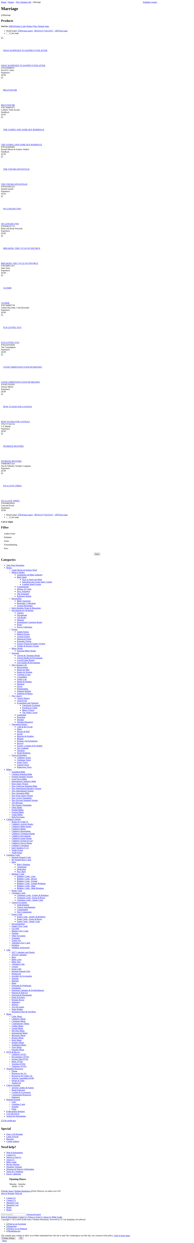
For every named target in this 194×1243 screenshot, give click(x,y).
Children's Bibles (19, 829)
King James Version (20, 784)
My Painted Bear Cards (21, 860)
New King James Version (22, 796)
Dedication (21, 869)
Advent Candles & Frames (23, 1088)
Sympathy (16, 938)
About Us (10, 1160)
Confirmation (22, 909)
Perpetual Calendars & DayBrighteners (28, 990)
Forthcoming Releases (15, 1111)
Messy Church (28, 710)
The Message (17, 803)
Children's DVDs (19, 1054)
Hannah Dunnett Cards (21, 857)
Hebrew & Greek (24, 589)
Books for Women (24, 672)
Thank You (16, 940)
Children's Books (13, 819)
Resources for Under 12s (22, 1076)
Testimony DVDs (19, 1066)
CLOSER (5, 303)
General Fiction (23, 636)
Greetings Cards (13, 855)
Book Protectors (18, 1090)
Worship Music (18, 1050)
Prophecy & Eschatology (27, 741)
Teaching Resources (14, 1069)
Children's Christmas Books (23, 833)
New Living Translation (22, 798)
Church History (23, 698)
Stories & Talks (18, 1080)
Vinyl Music (17, 1047)
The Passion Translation (22, 805)
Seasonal (15, 653)
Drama (14, 1071)
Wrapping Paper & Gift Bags (24, 1012)
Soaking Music (18, 1042)
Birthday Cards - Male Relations (30, 888)
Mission (20, 739)
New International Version (23, 791)
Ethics (19, 729)
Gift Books (21, 617)
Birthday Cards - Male (26, 886)
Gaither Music (17, 1026)
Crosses (15, 966)
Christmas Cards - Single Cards (30, 900)
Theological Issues (19, 724)
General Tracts (23, 765)
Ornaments (16, 988)
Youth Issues (17, 852)
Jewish (20, 734)
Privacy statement (13, 1174)
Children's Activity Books (22, 824)
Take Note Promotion (15, 565)
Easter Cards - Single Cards (28, 921)
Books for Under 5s (20, 822)
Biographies (17, 598)
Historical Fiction (24, 639)
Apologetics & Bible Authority (29, 575)
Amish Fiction (23, 632)
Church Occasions (19, 902)
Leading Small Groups (31, 584)
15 (48, 31)
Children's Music (19, 1019)
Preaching (21, 717)
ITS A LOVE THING (10, 501)
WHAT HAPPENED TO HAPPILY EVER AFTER (23, 65)
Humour (20, 620)
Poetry (19, 625)
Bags (14, 957)
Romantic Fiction (24, 641)
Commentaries (23, 587)
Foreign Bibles (18, 812)
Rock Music (17, 1040)
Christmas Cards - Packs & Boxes (31, 898)
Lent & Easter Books (25, 660)
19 (56, 31)
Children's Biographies (21, 831)
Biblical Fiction (23, 634)
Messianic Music (19, 1035)
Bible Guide (11, 1162)
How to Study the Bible (32, 579)
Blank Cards (17, 890)
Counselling (22, 677)
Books (11, 2)
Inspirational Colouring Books (29, 622)
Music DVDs (17, 1061)
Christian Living (23, 674)
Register (11, 1193)
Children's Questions (20, 845)
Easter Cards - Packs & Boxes (29, 919)
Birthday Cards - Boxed (27, 879)
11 (40, 31)
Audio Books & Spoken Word (24, 570)
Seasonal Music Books (26, 651)
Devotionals (22, 615)
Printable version (150, 2)
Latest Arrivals (12, 1136)
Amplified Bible (18, 772)
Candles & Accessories (21, 1092)
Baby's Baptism (23, 864)
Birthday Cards (18, 874)
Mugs (14, 983)
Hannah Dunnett (13, 1099)
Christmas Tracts (24, 760)
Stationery (16, 1002)
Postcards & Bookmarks (22, 995)
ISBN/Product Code (17, 26)
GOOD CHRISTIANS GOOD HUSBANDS (20, 382)
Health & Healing (24, 682)
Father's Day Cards (20, 926)
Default (41, 26)
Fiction (14, 629)
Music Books (17, 648)
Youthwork (16, 1083)
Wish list (18, 1193)
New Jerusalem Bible (20, 793)
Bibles (9, 769)
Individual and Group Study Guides (37, 582)
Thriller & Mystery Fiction (28, 646)
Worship (20, 720)
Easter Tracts (22, 762)
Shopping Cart (12, 1203)
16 (50, 31)
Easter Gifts (16, 969)
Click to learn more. (122, 1235)
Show (4, 1241)
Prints (14, 1109)
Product (29, 26)
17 (52, 31)
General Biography (25, 606)
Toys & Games (18, 1007)
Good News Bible (19, 779)
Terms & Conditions (14, 1171)
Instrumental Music (20, 1033)
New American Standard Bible (24, 786)
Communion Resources (21, 1095)
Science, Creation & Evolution (29, 746)
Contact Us (11, 1155)
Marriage (20, 684)
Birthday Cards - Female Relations (31, 883)
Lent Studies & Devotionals (28, 663)
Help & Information (14, 1152)
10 (38, 31)
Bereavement (22, 667)
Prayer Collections (24, 627)
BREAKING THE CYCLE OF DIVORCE (19, 263)
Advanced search (33, 1214)
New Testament (23, 591)
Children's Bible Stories (21, 826)
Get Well (15, 928)
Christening (22, 867)
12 (42, 31)
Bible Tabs (16, 962)
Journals (15, 978)
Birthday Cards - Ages (26, 876)
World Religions (23, 753)
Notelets (15, 933)
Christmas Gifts (18, 964)
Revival (20, 743)
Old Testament (23, 594)
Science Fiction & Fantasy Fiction (31, 644)
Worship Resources (25, 722)
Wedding (15, 945)
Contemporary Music (20, 1023)
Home (3, 2)
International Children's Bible (24, 781)
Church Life (22, 701)
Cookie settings (12, 1141)
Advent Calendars (19, 955)
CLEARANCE (12, 1114)
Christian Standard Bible (22, 774)
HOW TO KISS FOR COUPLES (15, 422)
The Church (17, 696)
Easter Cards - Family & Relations (31, 917)
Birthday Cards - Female (27, 881)
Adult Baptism (23, 905)
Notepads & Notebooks (21, 985)
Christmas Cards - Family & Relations (33, 895)
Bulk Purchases (18, 817)
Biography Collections (26, 603)
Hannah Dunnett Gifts (21, 971)
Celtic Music (17, 1016)
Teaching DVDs (18, 1064)
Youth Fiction (17, 850)
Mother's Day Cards (20, 931)
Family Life (22, 679)
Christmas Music (19, 1021)
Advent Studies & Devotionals (29, 658)
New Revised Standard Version (25, 800)
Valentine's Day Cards (21, 943)
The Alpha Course (29, 712)
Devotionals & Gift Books (23, 610)
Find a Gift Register (14, 1134)
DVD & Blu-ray (13, 1052)
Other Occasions (18, 936)
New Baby (21, 871)
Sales (47, 26)
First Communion (24, 912)
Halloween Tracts (24, 767)
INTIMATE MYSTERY (11, 461)
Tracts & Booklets (19, 755)
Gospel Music (17, 1028)
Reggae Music (18, 1038)
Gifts (8, 950)
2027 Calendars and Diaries (23, 952)
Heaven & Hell (23, 731)
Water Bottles (17, 1009)
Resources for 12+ (19, 1073)
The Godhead (22, 748)
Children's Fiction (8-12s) (22, 841)
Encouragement (18, 924)
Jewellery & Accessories (22, 976)
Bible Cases (17, 959)
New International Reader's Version (26, 788)
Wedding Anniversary (21, 947)
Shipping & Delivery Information (20, 1169)
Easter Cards (17, 914)
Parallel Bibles (18, 810)
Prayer (19, 686)
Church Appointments (26, 907)
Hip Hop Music (18, 1031)
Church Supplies (13, 1085)
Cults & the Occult (24, 727)
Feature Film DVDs (20, 1059)
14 (46, 31)
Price (35, 26)
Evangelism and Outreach (27, 703)
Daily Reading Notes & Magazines (26, 608)
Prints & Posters (18, 997)
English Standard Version (22, 777)
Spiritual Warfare (24, 691)
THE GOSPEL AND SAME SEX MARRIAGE (21, 145)
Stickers (15, 1004)
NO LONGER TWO (10, 224)
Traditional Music (19, 1045)
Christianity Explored (31, 705)
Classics (20, 613)
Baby (14, 862)
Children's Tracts (24, 758)
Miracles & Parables (25, 736)
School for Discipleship (16, 1116)
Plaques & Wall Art (20, 993)
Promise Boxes (18, 1000)
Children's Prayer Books (22, 843)
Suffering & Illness (25, 693)
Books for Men (23, 670)
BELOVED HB (8, 105)
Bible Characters (24, 601)
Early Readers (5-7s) (20, 848)
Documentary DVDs (20, 1057)
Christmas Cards (18, 893)
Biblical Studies (18, 572)
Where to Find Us (13, 1157)
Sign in (4, 1193)
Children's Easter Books (22, 838)
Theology (21, 750)
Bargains (10, 1139)
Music (8, 1014)
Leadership (21, 715)
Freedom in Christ (29, 708)
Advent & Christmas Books (28, 655)
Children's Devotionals (21, 836)
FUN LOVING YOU (10, 342)
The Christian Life (23, 2)
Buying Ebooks (12, 1164)
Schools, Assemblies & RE (23, 1078)
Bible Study (22, 577)
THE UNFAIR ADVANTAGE (14, 184)
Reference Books (24, 596)
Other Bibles (17, 807)
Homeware (16, 974)
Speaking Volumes (14, 1167)
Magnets (15, 981)
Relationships (22, 689)
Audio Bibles (17, 814)
